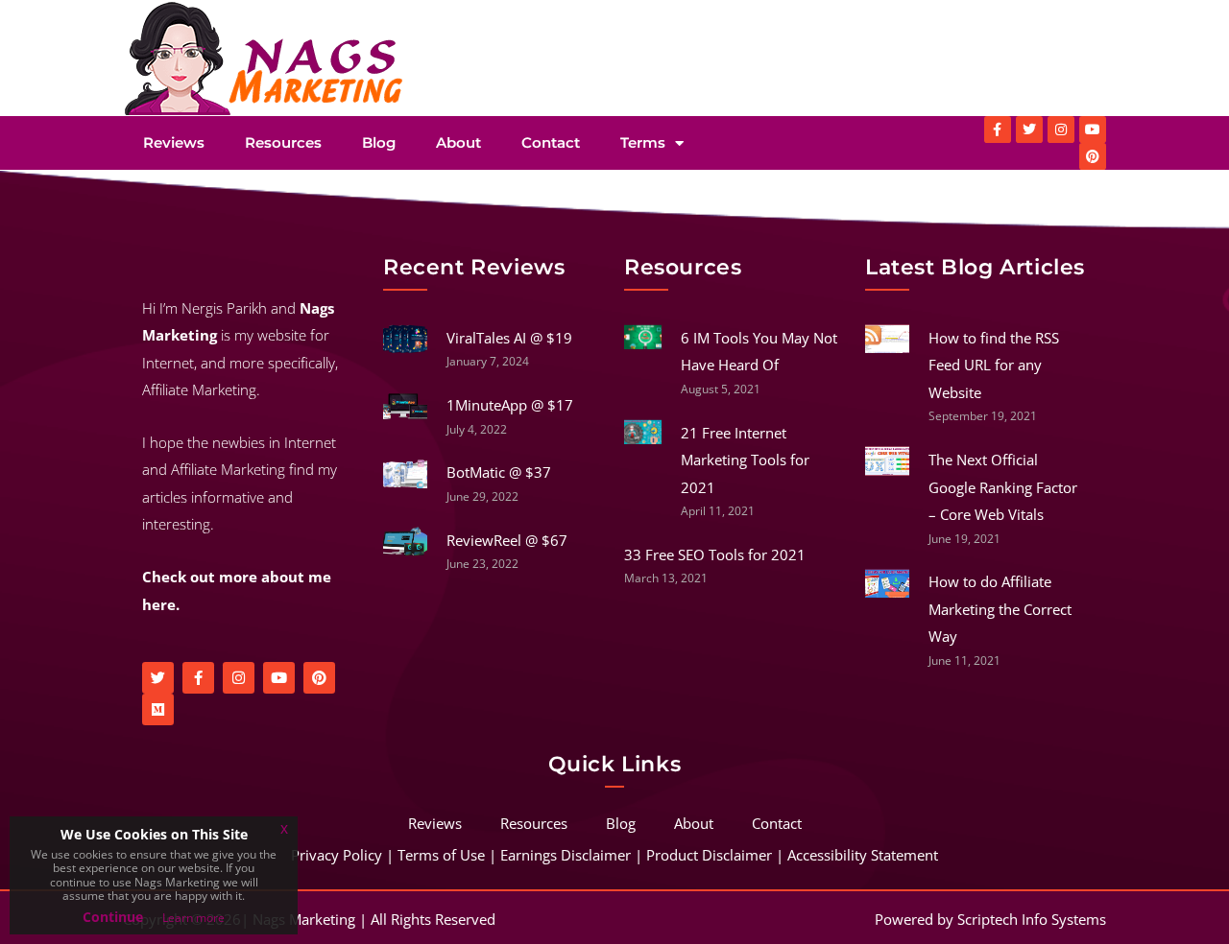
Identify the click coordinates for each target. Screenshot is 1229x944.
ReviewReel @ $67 (506, 540)
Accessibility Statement (862, 854)
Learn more (193, 917)
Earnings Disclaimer (565, 854)
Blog (379, 142)
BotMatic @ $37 (498, 472)
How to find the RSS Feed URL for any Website (993, 365)
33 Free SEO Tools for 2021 (715, 554)
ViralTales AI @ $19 (509, 337)
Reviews (174, 142)
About (458, 142)
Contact (550, 142)
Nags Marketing (304, 919)
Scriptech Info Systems (1031, 919)
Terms (642, 142)
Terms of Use (441, 854)
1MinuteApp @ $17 (509, 404)
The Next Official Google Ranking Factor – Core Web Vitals (1002, 487)
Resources (283, 142)
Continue (113, 917)
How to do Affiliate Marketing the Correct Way (1000, 609)
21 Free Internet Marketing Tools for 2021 (745, 460)
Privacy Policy (336, 854)
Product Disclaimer (709, 854)
